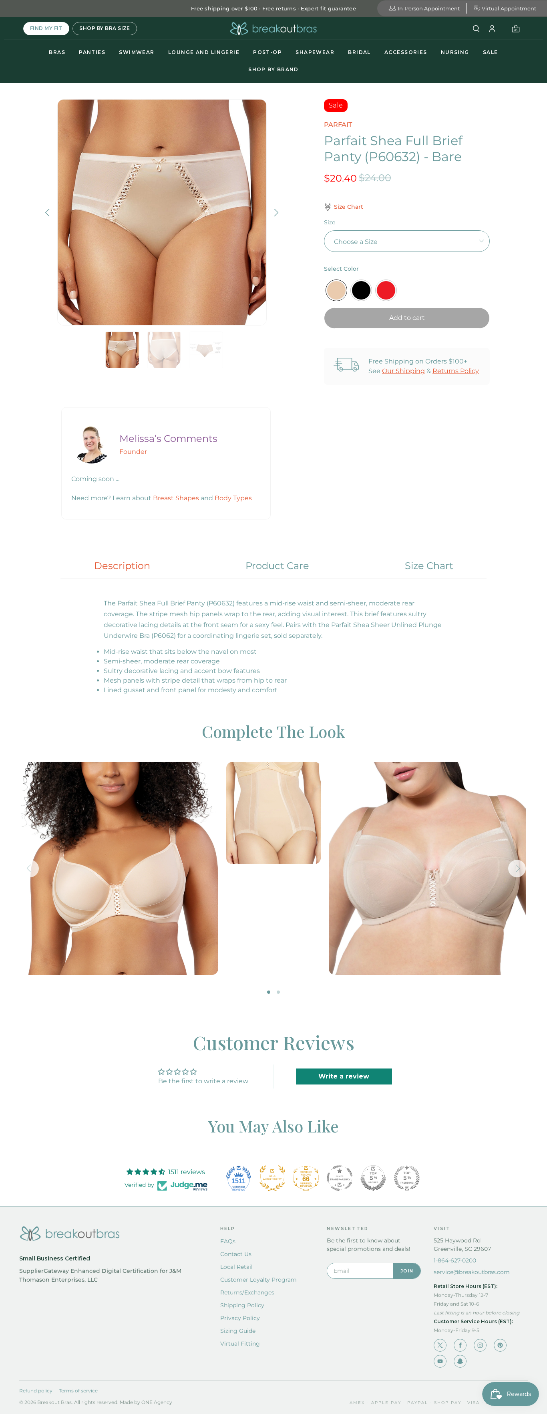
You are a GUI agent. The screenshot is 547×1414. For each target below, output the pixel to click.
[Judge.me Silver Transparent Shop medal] (339, 1178)
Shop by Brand (273, 69)
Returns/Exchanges (247, 1292)
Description (122, 565)
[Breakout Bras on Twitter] (440, 1345)
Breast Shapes (176, 498)
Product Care (277, 565)
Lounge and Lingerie (203, 52)
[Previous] (48, 212)
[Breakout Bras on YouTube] (440, 1361)
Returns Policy (455, 371)
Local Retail (236, 1266)
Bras (57, 52)
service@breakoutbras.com (472, 1272)
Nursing (455, 52)
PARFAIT (338, 124)
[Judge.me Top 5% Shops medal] (373, 1178)
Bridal (359, 52)
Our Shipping (403, 371)
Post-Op (267, 52)
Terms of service (78, 1391)
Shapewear (315, 52)
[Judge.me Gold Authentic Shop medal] (272, 1178)
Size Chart (429, 565)
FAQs (227, 1241)
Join (406, 1271)
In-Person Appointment (429, 8)
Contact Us (235, 1254)
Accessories (405, 52)
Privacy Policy (240, 1318)
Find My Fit (46, 28)
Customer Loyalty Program (258, 1279)
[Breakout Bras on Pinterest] (500, 1345)
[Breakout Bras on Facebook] (460, 1345)
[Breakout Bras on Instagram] (480, 1345)
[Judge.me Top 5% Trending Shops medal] (407, 1178)
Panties (92, 52)
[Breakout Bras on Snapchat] (460, 1361)
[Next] (275, 212)
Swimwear (137, 52)
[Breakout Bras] (273, 29)
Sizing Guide (237, 1330)
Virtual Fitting (240, 1343)
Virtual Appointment (509, 8)
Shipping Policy (242, 1305)
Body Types (233, 498)
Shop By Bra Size (104, 28)
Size (329, 222)
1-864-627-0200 (455, 1260)
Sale (490, 52)
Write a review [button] (343, 1076)
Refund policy (35, 1391)
